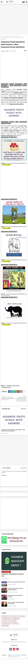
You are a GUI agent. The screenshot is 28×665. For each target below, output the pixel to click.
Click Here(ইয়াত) (6, 295)
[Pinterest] (18, 391)
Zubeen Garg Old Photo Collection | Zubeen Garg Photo (16, 589)
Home (2, 36)
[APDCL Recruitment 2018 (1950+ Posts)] (4, 583)
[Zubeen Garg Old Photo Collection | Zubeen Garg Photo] (4, 590)
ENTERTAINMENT (6, 618)
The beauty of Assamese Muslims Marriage (15, 596)
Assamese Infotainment (16, 655)
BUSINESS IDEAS (6, 623)
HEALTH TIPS (6, 616)
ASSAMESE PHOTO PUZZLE (12, 385)
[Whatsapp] (15, 391)
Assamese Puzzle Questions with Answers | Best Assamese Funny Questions (13, 430)
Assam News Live (15, 656)
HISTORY (5, 621)
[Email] (21, 391)
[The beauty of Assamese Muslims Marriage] (4, 597)
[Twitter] (12, 391)
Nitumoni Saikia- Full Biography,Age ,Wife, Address (16, 603)
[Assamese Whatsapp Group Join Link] (14, 561)
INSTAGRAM (5, 625)
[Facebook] (9, 391)
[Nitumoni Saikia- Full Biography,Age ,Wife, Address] (4, 604)
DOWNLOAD (15, 623)
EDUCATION (14, 616)
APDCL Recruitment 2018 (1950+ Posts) (16, 582)
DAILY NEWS (22, 616)
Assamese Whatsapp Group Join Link (12, 575)
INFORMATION (16, 618)
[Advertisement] (14, 19)
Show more (23, 408)
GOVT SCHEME (13, 621)
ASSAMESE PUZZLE (9, 36)
